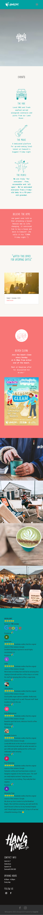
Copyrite (35, 912)
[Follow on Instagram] (6, 893)
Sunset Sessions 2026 (14, 298)
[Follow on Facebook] (11, 893)
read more (10, 300)
